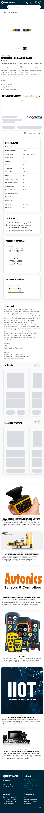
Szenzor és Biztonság (9, 799)
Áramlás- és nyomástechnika (11, 797)
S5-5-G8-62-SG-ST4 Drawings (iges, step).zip (21, 225)
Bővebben (4, 80)
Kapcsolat (26, 797)
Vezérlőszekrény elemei (10, 801)
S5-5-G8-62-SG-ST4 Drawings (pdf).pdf (19, 223)
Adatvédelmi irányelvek (30, 799)
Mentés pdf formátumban (35, 133)
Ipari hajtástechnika (9, 804)
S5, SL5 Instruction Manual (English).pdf (20, 230)
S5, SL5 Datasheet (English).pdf (17, 228)
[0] (35, 3)
